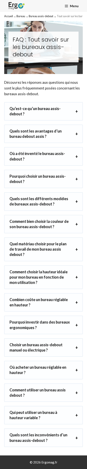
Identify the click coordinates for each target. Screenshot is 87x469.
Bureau (20, 16)
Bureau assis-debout (41, 16)
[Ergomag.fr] (16, 6)
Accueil (8, 16)
